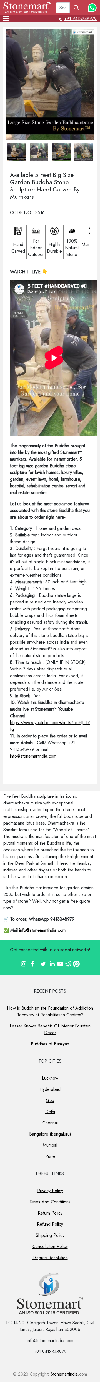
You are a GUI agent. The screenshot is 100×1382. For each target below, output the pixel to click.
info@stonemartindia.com (33, 756)
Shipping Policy (50, 1235)
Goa (50, 1100)
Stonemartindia (64, 1374)
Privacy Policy (50, 1190)
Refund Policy (50, 1224)
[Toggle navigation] (7, 18)
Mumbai (50, 1145)
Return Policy (50, 1213)
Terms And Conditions (50, 1202)
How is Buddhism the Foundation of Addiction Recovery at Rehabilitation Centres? (50, 1011)
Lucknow (50, 1078)
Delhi (50, 1111)
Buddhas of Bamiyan (50, 1044)
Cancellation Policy (50, 1246)
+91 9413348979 (80, 18)
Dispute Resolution (50, 1257)
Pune (50, 1156)
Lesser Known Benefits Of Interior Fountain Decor (50, 1029)
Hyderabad (50, 1089)
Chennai (50, 1123)
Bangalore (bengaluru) (50, 1134)
